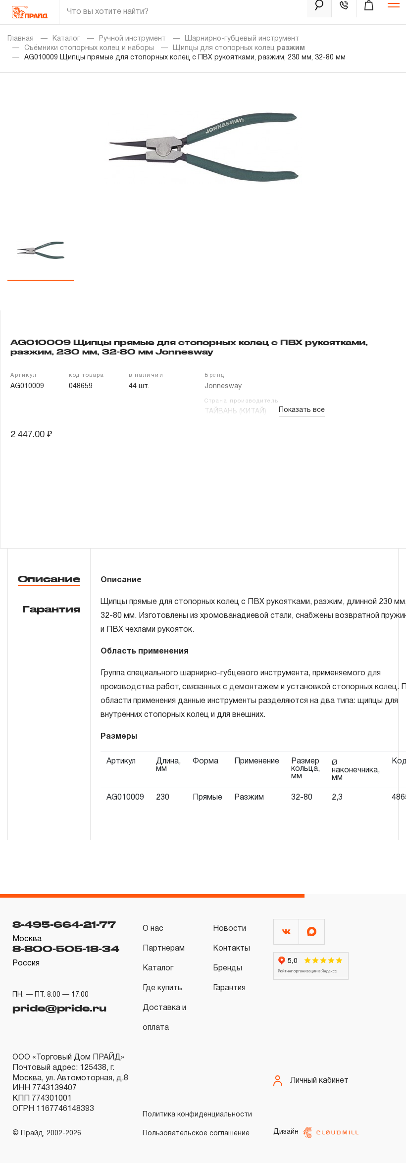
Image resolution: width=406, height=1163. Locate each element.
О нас (153, 928)
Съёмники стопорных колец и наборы (89, 48)
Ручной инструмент (132, 39)
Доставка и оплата (164, 1018)
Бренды (227, 968)
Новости (229, 928)
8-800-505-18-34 (65, 948)
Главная (20, 39)
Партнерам (164, 948)
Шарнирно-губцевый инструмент (242, 39)
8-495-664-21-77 (64, 924)
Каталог (66, 39)
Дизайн (286, 1132)
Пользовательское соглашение (196, 1133)
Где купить (162, 988)
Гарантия (51, 609)
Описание (49, 578)
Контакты (231, 948)
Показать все (302, 410)
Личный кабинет (319, 1080)
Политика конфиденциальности (197, 1115)
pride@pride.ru (59, 1008)
